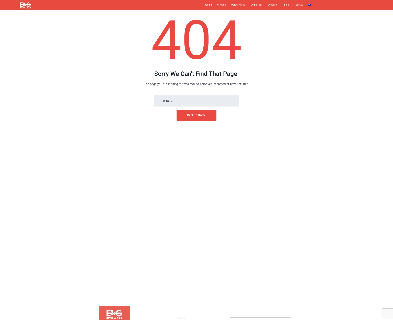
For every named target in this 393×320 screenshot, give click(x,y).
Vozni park (256, 4)
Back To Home (196, 115)
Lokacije (272, 4)
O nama (221, 4)
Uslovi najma (238, 4)
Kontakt (298, 4)
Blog (286, 4)
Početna (207, 4)
